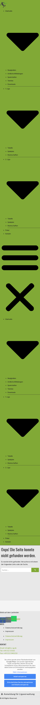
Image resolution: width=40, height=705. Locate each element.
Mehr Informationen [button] (20, 672)
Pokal (7, 230)
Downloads (12, 84)
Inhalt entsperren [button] (20, 676)
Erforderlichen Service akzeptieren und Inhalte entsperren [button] (20, 683)
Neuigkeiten (12, 70)
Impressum (9, 631)
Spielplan (11, 151)
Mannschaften (13, 155)
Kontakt (8, 234)
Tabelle (10, 148)
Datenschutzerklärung (13, 628)
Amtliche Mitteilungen (15, 74)
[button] (20, 277)
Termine (10, 81)
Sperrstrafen (12, 77)
